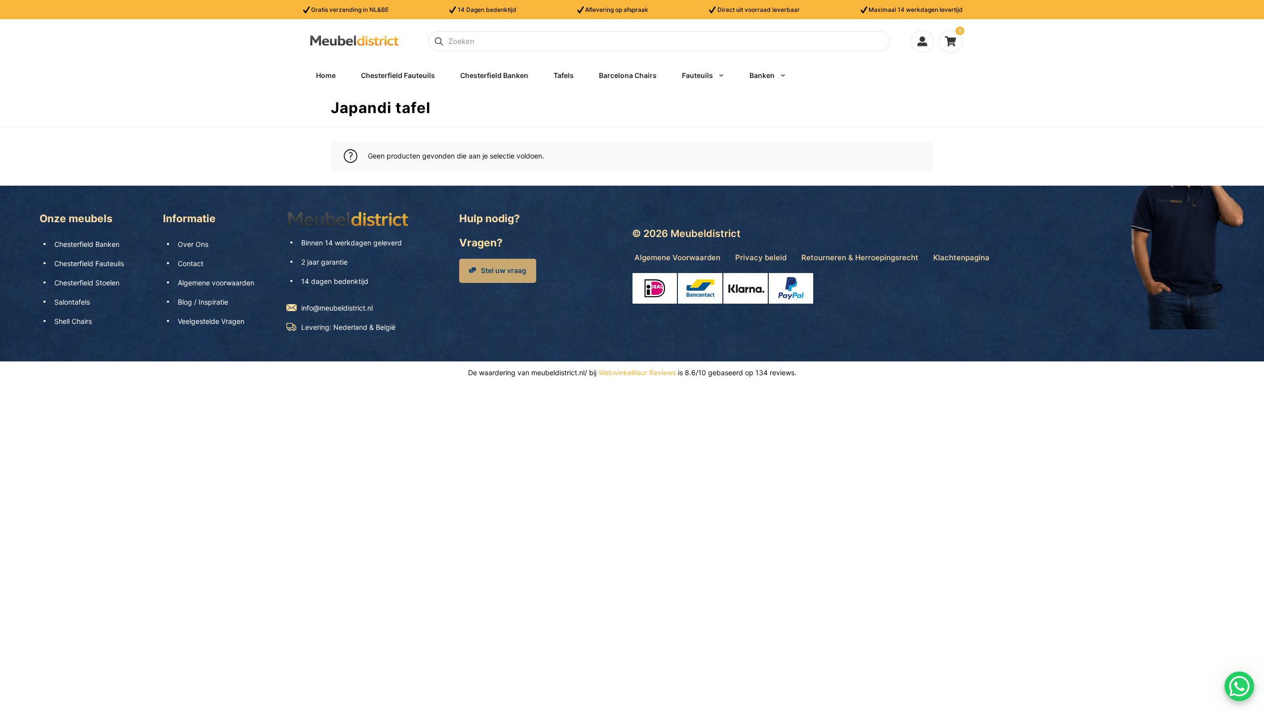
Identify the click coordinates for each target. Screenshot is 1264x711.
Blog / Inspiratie (203, 302)
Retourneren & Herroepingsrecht (859, 257)
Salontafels (72, 302)
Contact (190, 263)
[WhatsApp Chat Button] (1239, 686)
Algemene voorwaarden (216, 282)
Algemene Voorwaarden (677, 257)
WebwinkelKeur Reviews (637, 372)
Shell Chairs (73, 321)
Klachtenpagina (961, 257)
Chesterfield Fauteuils (89, 263)
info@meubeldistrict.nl (337, 308)
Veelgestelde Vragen (211, 321)
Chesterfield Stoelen (86, 282)
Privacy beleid (761, 257)
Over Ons (193, 244)
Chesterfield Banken (86, 244)
